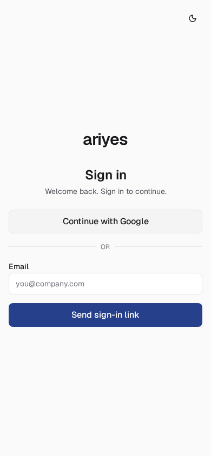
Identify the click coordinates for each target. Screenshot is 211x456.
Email (19, 266)
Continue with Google (106, 221)
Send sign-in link (105, 314)
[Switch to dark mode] (192, 18)
